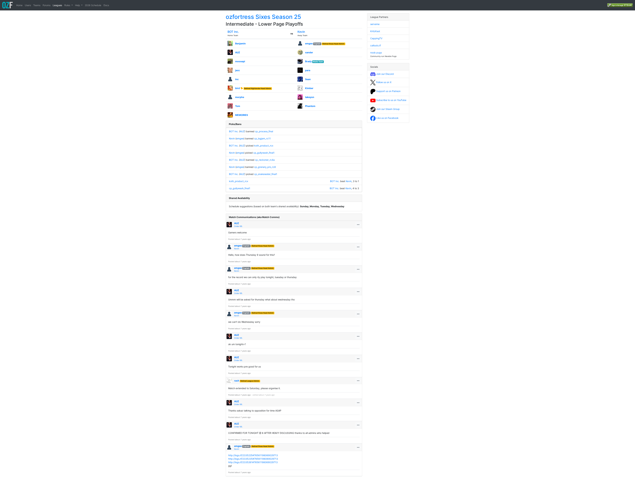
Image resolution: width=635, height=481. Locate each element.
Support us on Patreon (388, 91)
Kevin (301, 31)
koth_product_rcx (263, 145)
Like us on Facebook (387, 118)
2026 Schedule (93, 5)
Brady (308, 61)
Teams (36, 5)
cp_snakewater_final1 (265, 174)
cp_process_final (264, 131)
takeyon (309, 97)
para (307, 70)
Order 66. (238, 226)
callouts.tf (375, 45)
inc (237, 79)
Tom (237, 106)
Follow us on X (383, 82)
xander (309, 52)
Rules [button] (67, 5)
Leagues (57, 5)
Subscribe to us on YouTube (391, 100)
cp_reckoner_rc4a (265, 159)
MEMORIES (241, 115)
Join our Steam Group (388, 109)
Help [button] (78, 5)
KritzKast (375, 31)
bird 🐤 (239, 88)
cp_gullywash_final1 (264, 152)
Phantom (310, 106)
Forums (46, 5)
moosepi (240, 61)
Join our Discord (385, 73)
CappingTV (376, 38)
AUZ (237, 52)
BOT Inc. (233, 31)
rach (236, 380)
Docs (106, 5)
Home (19, 5)
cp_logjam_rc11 (262, 138)
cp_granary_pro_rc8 (265, 167)
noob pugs (376, 52)
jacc (237, 70)
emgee (309, 43)
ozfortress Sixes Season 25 (263, 16)
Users (28, 5)
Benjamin (240, 43)
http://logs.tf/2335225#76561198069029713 (253, 455)
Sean (308, 79)
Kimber (309, 88)
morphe (239, 97)
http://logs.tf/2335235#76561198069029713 (253, 458)
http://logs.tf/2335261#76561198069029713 (253, 462)
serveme (375, 24)
